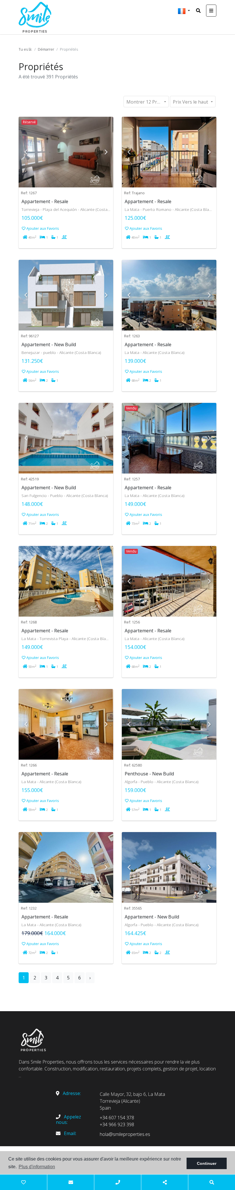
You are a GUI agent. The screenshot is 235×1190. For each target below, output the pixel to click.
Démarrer (46, 49)
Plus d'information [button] (37, 1166)
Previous (26, 152)
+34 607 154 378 (117, 1117)
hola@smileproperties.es (125, 1134)
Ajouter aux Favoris (42, 228)
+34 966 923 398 (117, 1124)
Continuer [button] (206, 1163)
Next (106, 152)
